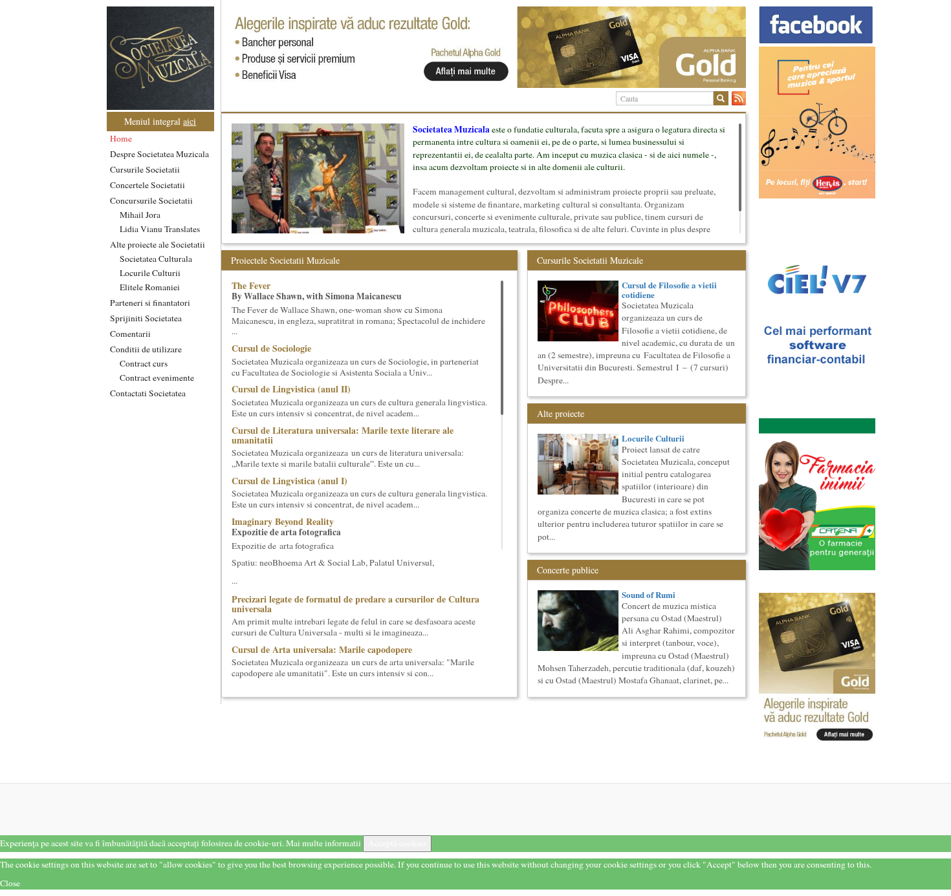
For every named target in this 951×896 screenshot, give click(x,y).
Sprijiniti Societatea (146, 318)
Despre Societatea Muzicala (159, 154)
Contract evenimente (157, 377)
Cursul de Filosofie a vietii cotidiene (669, 289)
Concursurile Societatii (151, 200)
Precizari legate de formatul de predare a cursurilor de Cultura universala (355, 603)
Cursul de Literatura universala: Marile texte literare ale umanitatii (343, 435)
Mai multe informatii (323, 843)
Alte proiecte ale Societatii (157, 244)
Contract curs (144, 363)
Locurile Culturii (150, 273)
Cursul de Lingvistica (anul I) (289, 480)
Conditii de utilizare (146, 349)
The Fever (251, 285)
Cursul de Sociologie (271, 348)
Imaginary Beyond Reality (283, 521)
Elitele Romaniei (150, 287)
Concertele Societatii (147, 185)
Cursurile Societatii (145, 169)
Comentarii (130, 333)
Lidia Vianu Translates (160, 229)
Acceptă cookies (397, 843)
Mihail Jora (140, 214)
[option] (483, 47)
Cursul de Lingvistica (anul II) (291, 389)
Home (121, 138)
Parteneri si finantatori (150, 302)
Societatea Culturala (156, 258)
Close (10, 883)
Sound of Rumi (648, 594)
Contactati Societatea (148, 393)
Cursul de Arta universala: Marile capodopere (322, 649)
